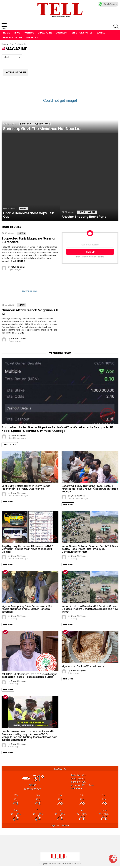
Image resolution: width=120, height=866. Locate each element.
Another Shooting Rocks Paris (84, 216)
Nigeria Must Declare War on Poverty (83, 666)
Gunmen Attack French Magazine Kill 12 (30, 312)
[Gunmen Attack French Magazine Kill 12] (30, 291)
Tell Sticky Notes (81, 32)
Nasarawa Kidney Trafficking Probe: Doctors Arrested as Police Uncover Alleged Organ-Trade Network (90, 488)
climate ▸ (60, 825)
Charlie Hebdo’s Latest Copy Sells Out (29, 215)
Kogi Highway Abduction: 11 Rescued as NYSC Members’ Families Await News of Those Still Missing (27, 549)
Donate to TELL (12, 37)
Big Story (25, 123)
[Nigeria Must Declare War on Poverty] (90, 647)
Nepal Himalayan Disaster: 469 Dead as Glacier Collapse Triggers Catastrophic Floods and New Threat (90, 609)
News (16, 32)
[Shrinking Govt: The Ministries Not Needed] (60, 100)
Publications (42, 123)
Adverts (31, 37)
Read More (10, 444)
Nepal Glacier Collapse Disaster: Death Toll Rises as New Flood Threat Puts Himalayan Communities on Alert (90, 549)
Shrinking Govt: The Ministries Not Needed (42, 129)
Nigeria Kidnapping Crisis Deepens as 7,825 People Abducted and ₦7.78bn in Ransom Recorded (27, 609)
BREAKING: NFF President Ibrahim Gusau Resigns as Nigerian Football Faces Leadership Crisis (29, 675)
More (21, 261)
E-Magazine (45, 32)
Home (6, 32)
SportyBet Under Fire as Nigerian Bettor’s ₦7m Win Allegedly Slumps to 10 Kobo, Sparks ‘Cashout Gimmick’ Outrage (57, 429)
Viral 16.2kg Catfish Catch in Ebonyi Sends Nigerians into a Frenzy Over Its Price (26, 487)
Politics (29, 32)
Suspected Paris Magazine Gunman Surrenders (29, 240)
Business (61, 32)
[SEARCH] (115, 26)
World (101, 32)
